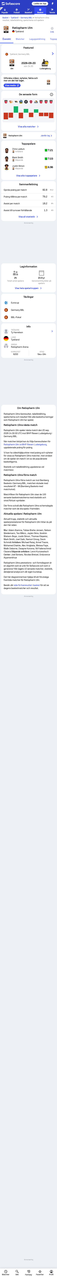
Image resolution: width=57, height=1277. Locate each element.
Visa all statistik (27, 217)
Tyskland (14, 18)
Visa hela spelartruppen (26, 288)
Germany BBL (26, 18)
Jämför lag (45, 136)
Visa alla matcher (26, 126)
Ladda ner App (40, 4)
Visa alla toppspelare (26, 175)
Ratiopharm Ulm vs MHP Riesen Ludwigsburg (25, 444)
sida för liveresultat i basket (27, 585)
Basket (5, 18)
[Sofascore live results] (13, 3)
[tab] (6, 39)
